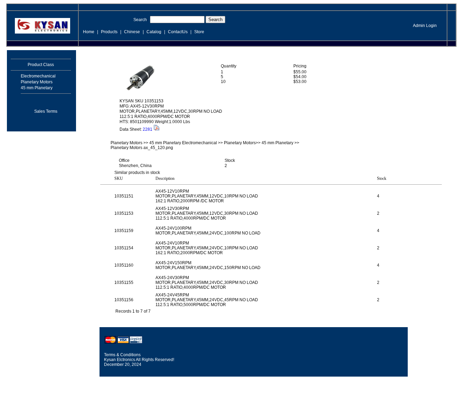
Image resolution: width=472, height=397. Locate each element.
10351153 (123, 213)
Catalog (154, 31)
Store (199, 31)
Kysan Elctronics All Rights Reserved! (139, 359)
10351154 (123, 248)
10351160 (123, 265)
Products (109, 31)
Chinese (132, 31)
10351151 (123, 196)
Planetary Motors (37, 82)
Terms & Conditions (122, 354)
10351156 (123, 299)
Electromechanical (38, 76)
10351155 (123, 282)
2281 (147, 129)
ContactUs (178, 31)
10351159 (123, 230)
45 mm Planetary (37, 87)
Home (88, 31)
